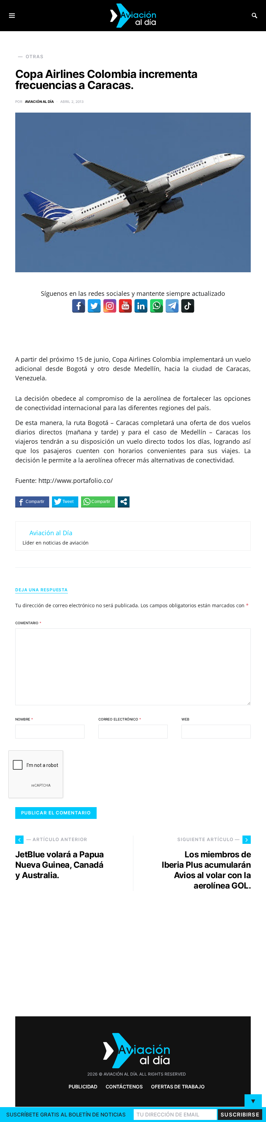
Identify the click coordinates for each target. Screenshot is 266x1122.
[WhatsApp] (156, 306)
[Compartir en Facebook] (32, 501)
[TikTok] (188, 306)
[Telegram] (172, 306)
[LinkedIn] (141, 306)
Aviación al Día (39, 101)
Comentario (28, 623)
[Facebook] (79, 306)
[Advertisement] (195, 951)
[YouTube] (125, 306)
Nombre (24, 719)
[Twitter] (94, 306)
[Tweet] (65, 501)
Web (185, 719)
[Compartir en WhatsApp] (98, 501)
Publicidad (83, 1086)
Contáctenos (124, 1086)
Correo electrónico (119, 719)
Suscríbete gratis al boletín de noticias (66, 1114)
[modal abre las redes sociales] (124, 501)
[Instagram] (110, 306)
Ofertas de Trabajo (178, 1086)
